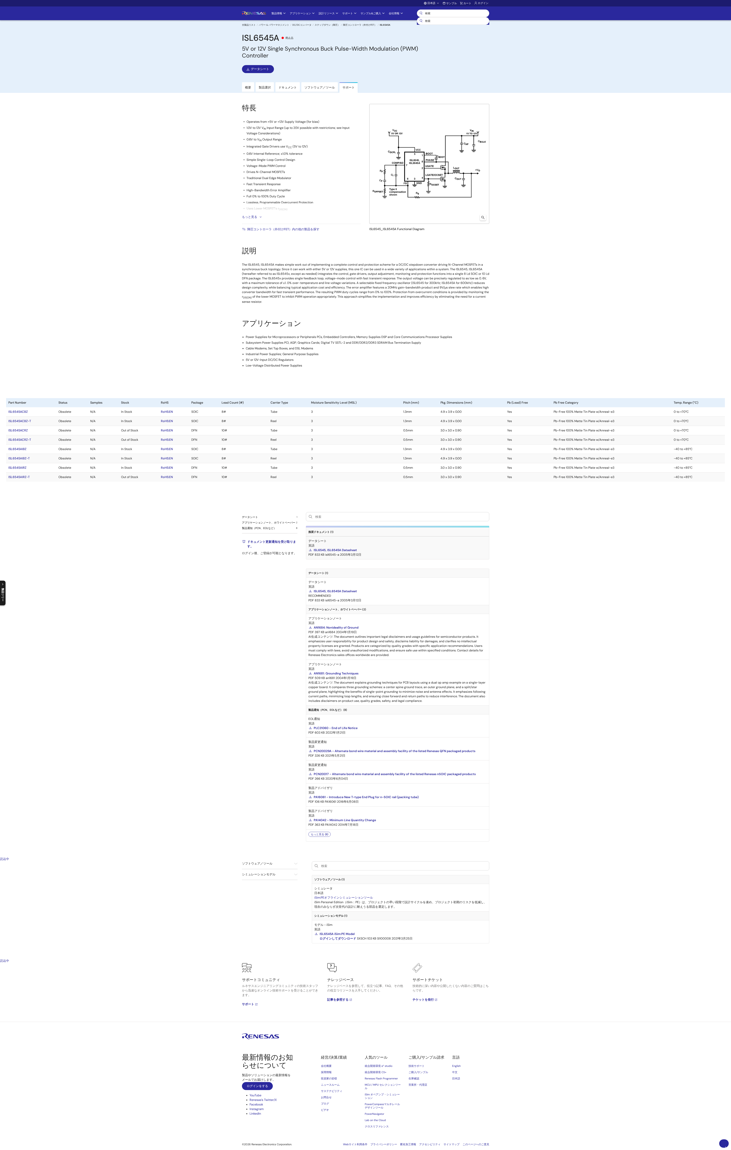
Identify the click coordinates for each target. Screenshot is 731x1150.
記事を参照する (338, 1000)
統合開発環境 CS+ (375, 1072)
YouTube (255, 1095)
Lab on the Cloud (375, 1120)
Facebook (256, 1104)
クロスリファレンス (377, 1126)
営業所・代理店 (418, 1084)
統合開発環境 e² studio (378, 1066)
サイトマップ (452, 1144)
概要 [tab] (248, 87)
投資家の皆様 (329, 1078)
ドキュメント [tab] (288, 87)
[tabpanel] (365, 992)
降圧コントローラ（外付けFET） (360, 24)
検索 (453, 13)
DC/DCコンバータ (301, 24)
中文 (454, 1072)
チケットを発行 (423, 1000)
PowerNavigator (374, 1114)
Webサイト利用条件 (355, 1144)
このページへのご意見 (476, 1144)
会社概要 (326, 1066)
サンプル (451, 3)
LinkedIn (255, 1114)
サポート (248, 1004)
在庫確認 (414, 1078)
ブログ (325, 1103)
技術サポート (417, 1066)
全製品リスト (249, 24)
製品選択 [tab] (265, 87)
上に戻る (725, 1147)
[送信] (421, 21)
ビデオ (325, 1110)
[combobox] (453, 21)
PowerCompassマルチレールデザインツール (382, 1105)
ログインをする (257, 1086)
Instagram (257, 1109)
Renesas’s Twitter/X (263, 1100)
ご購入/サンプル (418, 1072)
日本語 (456, 1078)
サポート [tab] (348, 87)
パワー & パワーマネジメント (274, 24)
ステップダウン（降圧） (327, 24)
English (456, 1066)
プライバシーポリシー (383, 1144)
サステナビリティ (331, 1091)
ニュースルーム (330, 1084)
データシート (260, 69)
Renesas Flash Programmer (381, 1078)
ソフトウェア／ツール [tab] (319, 87)
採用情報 (326, 1072)
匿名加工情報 (408, 1144)
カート (467, 3)
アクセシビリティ (430, 1144)
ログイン (483, 3)
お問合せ (326, 1097)
